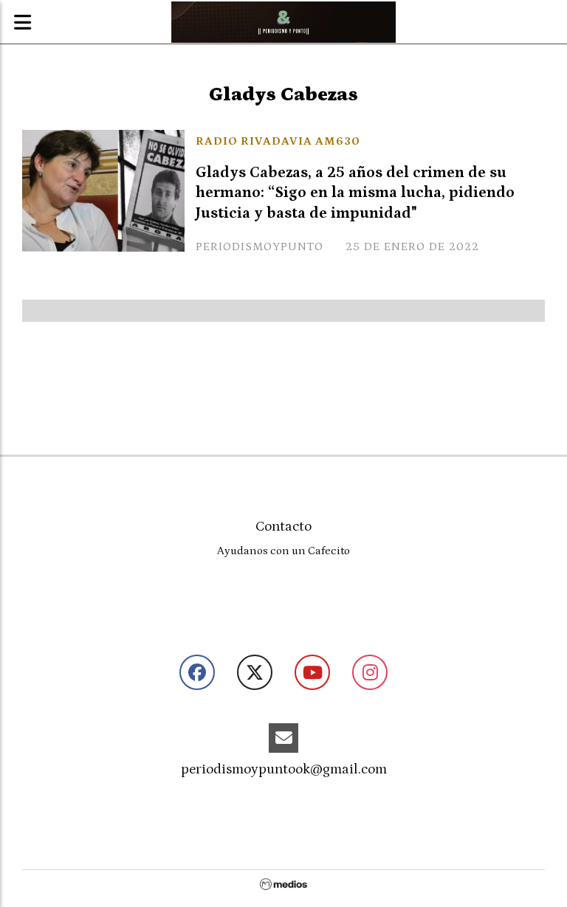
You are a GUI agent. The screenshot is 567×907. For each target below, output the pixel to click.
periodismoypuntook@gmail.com (284, 769)
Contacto (283, 526)
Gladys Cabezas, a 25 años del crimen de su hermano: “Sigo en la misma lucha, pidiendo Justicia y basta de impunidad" (355, 192)
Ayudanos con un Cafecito (283, 551)
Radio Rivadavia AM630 (278, 141)
